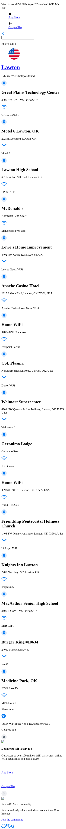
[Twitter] (8, 827)
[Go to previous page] (3, 34)
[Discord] (3, 827)
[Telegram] (12, 827)
